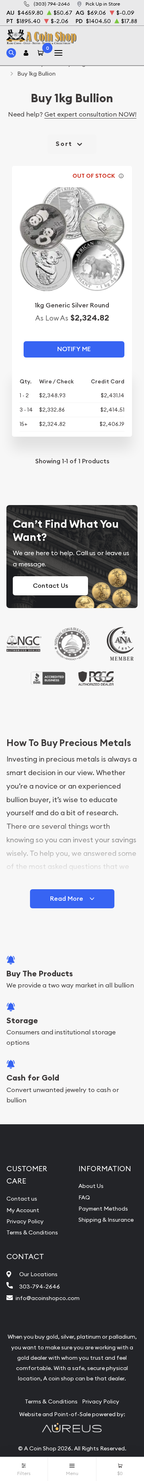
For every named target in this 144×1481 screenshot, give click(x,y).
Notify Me (74, 349)
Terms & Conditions (32, 1232)
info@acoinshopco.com (48, 1298)
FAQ (84, 1197)
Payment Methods (103, 1208)
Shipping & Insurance (106, 1219)
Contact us (21, 1198)
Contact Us (50, 585)
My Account (22, 1210)
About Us (91, 1185)
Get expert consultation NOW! (90, 114)
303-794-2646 (39, 1286)
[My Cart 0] (42, 53)
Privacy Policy (25, 1221)
